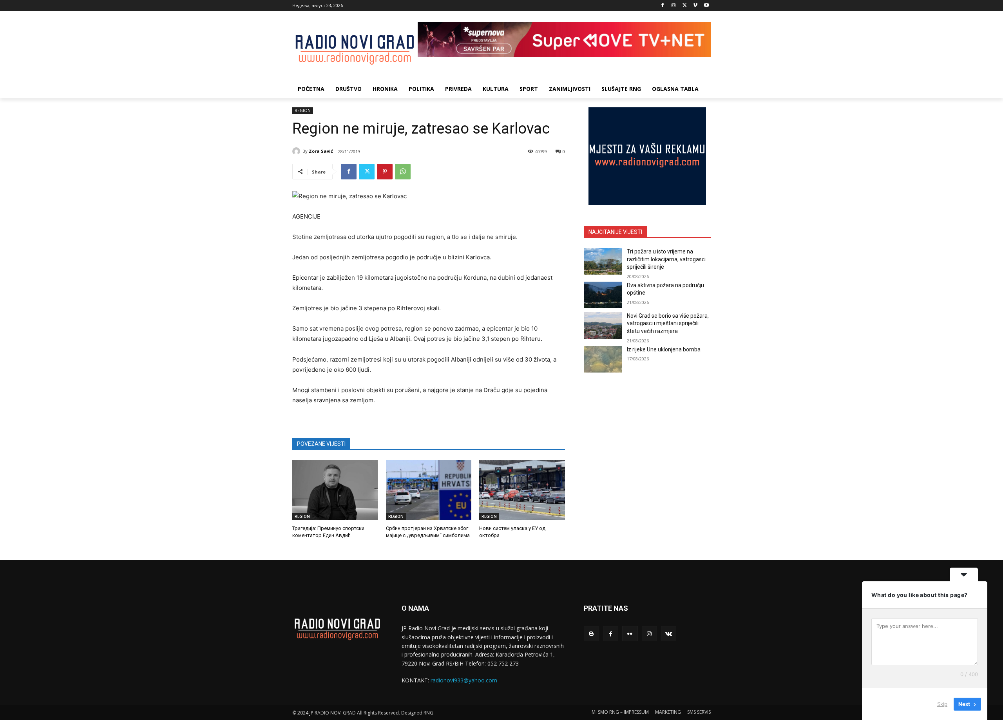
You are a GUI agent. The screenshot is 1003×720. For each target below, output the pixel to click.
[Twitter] (684, 5)
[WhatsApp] (403, 171)
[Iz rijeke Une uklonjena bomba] (603, 359)
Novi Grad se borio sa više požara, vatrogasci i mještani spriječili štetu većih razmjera (668, 323)
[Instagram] (673, 5)
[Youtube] (706, 5)
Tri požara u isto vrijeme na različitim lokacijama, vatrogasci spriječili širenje (666, 259)
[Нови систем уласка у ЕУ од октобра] (522, 490)
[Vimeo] (695, 5)
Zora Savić (321, 151)
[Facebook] (662, 5)
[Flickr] (629, 633)
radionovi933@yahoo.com (464, 680)
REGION (303, 110)
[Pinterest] (385, 171)
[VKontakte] (668, 633)
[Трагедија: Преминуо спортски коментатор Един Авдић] (335, 490)
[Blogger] (591, 633)
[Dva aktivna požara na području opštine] (603, 295)
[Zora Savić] (297, 151)
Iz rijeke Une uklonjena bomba (664, 349)
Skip (942, 704)
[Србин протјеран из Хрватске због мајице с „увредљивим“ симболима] (429, 490)
